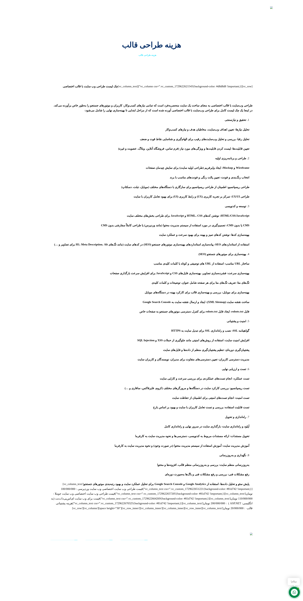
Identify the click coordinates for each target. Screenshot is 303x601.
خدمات (105, 555)
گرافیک (105, 565)
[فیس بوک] (250, 573)
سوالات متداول (66, 550)
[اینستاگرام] (236, 573)
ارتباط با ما (103, 575)
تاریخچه (105, 550)
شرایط (105, 570)
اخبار (106, 560)
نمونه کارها (138, 560)
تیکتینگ (70, 570)
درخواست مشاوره (65, 565)
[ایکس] (245, 573)
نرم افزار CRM (136, 546)
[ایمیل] (231, 573)
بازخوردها (69, 555)
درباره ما (104, 546)
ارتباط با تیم (68, 560)
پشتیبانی (139, 550)
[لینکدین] (240, 573)
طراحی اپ (138, 575)
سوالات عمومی (66, 546)
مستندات (139, 555)
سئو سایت (138, 570)
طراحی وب (138, 565)
